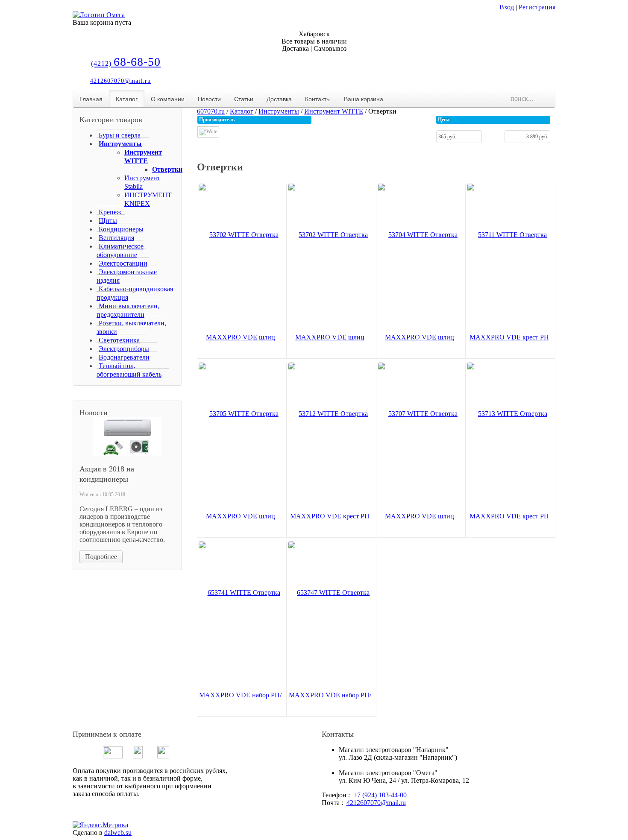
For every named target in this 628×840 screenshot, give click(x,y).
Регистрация (537, 7)
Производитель (217, 120)
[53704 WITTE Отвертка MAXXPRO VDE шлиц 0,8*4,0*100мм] (419, 337)
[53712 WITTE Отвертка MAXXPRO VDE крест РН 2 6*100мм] (330, 516)
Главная (91, 98)
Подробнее (101, 556)
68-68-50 (126, 61)
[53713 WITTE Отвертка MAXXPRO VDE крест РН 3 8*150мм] (509, 516)
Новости (209, 98)
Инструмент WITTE (333, 111)
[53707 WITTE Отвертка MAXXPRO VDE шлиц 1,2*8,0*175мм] (419, 516)
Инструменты (278, 111)
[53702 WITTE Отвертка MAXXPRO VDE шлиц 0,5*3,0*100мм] (240, 337)
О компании (168, 98)
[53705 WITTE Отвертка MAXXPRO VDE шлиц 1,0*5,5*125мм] (240, 516)
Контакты (318, 98)
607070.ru (211, 111)
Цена (443, 120)
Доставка (279, 98)
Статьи (243, 98)
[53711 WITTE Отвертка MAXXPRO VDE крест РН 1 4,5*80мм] (509, 337)
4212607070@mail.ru (120, 81)
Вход (506, 7)
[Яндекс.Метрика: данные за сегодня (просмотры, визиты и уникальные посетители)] (100, 825)
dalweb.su (118, 832)
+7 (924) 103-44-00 (380, 795)
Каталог (127, 98)
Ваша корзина (363, 98)
